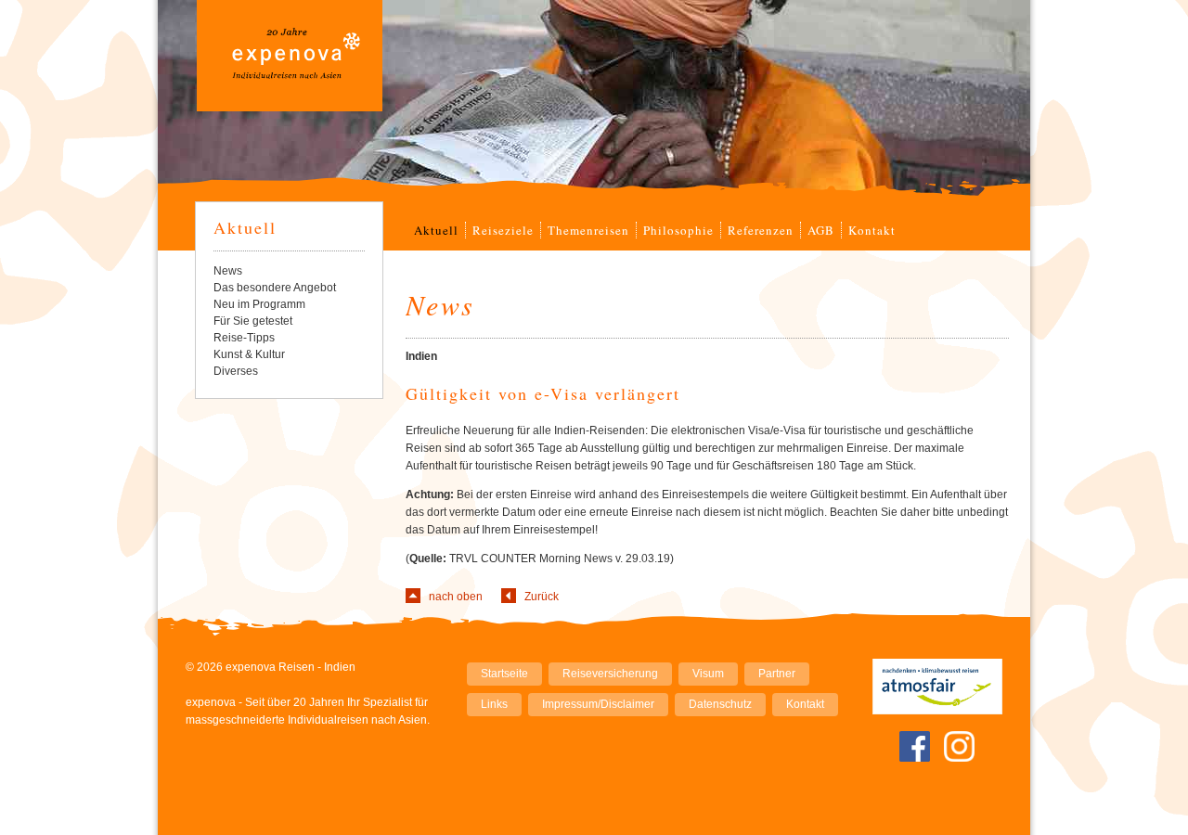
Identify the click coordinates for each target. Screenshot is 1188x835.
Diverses (235, 371)
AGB (820, 230)
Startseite (504, 673)
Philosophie (678, 230)
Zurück (541, 596)
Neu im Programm (259, 304)
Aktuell (436, 230)
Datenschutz (720, 704)
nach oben (456, 596)
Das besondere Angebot (274, 287)
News (227, 270)
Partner (776, 673)
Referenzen (761, 230)
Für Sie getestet (252, 321)
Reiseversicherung (610, 673)
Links (494, 704)
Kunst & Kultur (249, 354)
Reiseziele (503, 230)
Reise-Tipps (244, 337)
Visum (708, 673)
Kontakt (872, 230)
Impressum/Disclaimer (598, 704)
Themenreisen (588, 230)
